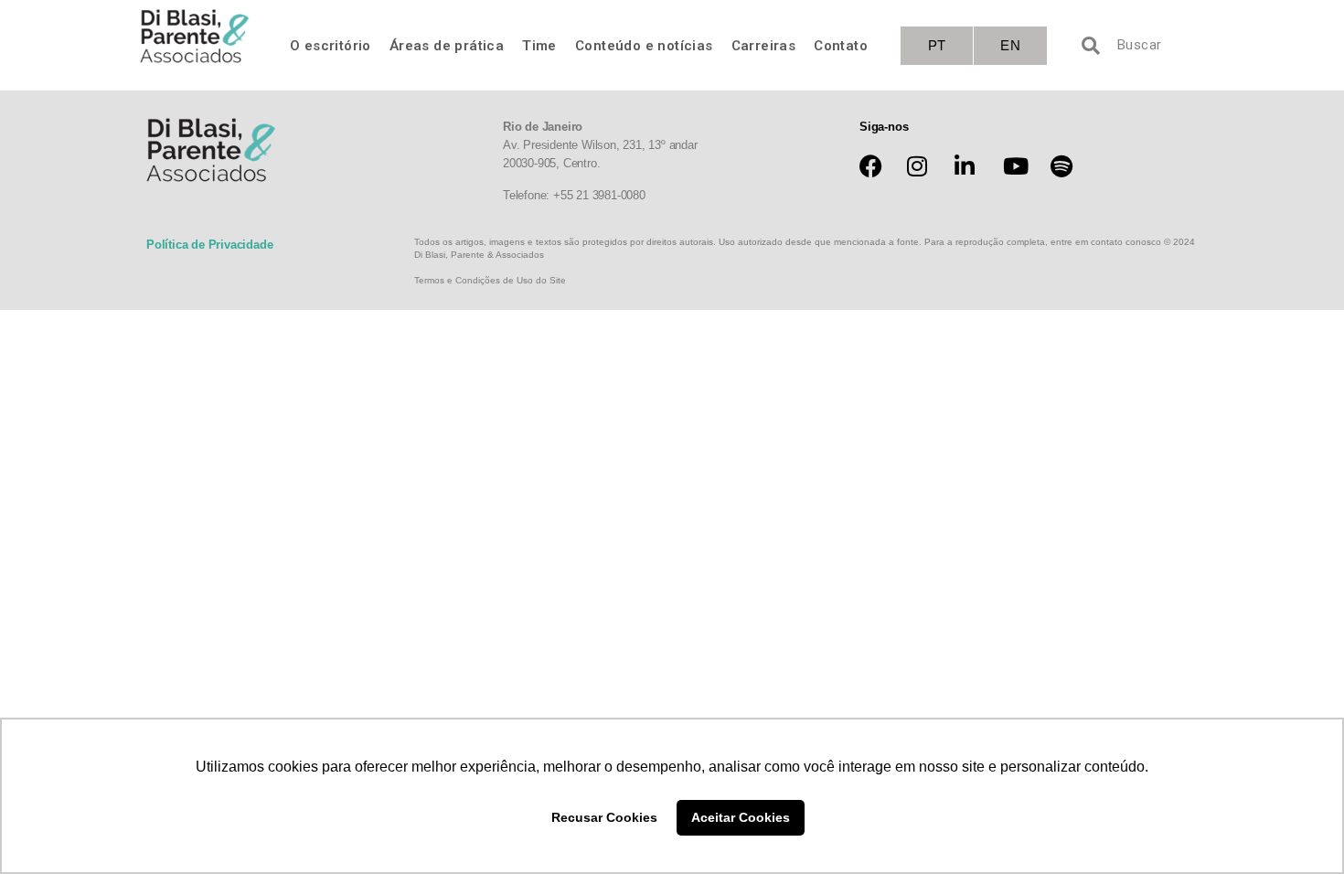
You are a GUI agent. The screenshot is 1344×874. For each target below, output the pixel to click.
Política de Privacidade (209, 244)
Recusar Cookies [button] (604, 817)
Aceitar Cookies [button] (740, 817)
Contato (841, 45)
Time (539, 45)
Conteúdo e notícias (644, 45)
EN (1010, 45)
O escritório (330, 45)
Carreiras (763, 45)
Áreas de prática (446, 45)
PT (937, 45)
